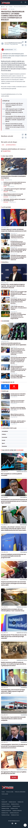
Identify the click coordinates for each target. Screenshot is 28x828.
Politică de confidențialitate (20, 791)
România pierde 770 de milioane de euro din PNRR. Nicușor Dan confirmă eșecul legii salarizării (13, 636)
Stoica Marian (23, 497)
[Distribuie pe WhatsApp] (22, 45)
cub (3, 144)
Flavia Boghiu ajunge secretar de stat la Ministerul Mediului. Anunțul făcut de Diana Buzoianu (18, 301)
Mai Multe (14, 777)
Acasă (3, 6)
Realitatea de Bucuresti (14, 812)
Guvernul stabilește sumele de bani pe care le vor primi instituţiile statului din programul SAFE (13, 556)
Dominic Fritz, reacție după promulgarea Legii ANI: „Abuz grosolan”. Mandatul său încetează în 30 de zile (13, 286)
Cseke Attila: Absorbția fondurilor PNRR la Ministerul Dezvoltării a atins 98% (18, 376)
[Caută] (21, 2)
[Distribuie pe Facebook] (25, 42)
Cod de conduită (5, 794)
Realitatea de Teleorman (6, 806)
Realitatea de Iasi (5, 812)
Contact (3, 791)
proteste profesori (11, 144)
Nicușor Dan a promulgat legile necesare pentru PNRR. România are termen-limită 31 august (19, 293)
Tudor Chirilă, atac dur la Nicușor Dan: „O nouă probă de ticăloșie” (19, 308)
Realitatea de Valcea (6, 804)
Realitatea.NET (4, 801)
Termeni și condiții (9, 791)
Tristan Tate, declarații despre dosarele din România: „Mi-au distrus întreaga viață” (19, 250)
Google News (6, 151)
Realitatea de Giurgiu (6, 815)
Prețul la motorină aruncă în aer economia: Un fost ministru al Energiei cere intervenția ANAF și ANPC (13, 583)
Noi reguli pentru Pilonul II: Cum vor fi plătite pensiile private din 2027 (13, 772)
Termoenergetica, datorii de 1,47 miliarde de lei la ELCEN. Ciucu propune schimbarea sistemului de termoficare (14, 746)
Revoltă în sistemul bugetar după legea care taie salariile (18, 408)
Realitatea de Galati (5, 808)
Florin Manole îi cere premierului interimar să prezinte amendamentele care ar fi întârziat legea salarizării (14, 501)
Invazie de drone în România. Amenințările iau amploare (18, 394)
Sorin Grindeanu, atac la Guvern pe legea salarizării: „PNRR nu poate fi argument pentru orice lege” (13, 691)
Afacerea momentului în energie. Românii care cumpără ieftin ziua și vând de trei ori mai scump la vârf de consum (14, 126)
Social (2, 179)
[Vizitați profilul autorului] (2, 43)
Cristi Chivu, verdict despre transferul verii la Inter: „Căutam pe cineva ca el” (18, 236)
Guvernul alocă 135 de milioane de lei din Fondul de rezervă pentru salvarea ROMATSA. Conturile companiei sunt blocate (15, 119)
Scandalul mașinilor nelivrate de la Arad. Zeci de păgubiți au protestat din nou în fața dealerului (18, 257)
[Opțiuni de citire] (25, 825)
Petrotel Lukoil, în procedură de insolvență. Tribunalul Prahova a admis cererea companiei (13, 718)
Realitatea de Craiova (15, 43)
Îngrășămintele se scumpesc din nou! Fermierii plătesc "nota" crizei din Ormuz (12, 610)
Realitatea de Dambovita (6, 810)
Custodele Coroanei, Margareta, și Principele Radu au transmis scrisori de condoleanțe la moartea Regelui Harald (18, 315)
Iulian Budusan (23, 524)
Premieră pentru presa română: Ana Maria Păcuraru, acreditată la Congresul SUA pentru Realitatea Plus (18, 243)
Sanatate (6, 191)
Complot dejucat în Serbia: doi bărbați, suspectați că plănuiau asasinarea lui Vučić (13, 230)
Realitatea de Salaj (16, 806)
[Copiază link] (22, 42)
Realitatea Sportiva (12, 801)
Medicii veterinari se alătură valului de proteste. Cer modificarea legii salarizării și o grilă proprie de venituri (13, 664)
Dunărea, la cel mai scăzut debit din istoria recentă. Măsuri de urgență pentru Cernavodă (15, 184)
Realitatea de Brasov (15, 804)
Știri (6, 6)
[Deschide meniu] (25, 2)
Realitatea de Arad (14, 808)
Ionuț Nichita (24, 687)
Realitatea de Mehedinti (17, 810)
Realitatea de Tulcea (15, 815)
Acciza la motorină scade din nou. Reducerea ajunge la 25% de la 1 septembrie (14, 105)
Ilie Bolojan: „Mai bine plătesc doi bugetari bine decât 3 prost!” (18, 422)
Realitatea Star (20, 801)
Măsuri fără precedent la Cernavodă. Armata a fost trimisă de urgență (13, 194)
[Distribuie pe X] (25, 45)
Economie (10, 6)
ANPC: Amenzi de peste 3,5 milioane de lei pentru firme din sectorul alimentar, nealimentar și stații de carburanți (14, 111)
